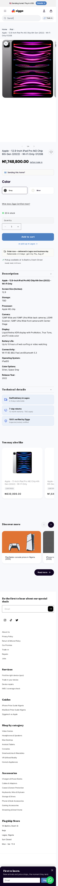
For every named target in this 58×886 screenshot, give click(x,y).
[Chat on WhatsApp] (50, 880)
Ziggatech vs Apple (10, 714)
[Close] (52, 870)
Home (4, 29)
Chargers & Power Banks (12, 779)
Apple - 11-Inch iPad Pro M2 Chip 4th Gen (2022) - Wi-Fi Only (22, 482)
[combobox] (24, 18)
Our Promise (7, 645)
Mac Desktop (7, 740)
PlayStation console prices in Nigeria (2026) (20, 558)
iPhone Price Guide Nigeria (13, 705)
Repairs (5, 654)
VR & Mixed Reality (9, 758)
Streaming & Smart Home (12, 810)
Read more (42, 572)
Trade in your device (10, 680)
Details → (41, 3)
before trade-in (36, 162)
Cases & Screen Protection (13, 788)
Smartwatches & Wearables (13, 753)
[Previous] (44, 525)
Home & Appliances (10, 762)
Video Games (7, 731)
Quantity (8, 220)
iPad (11, 29)
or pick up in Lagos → (27, 244)
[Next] (51, 525)
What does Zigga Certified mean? (16, 204)
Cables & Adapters (9, 783)
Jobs (4, 658)
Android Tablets (8, 744)
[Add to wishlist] (51, 152)
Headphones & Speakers (12, 735)
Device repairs (8, 684)
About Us (6, 632)
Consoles (6, 749)
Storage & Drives (9, 796)
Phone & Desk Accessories (13, 801)
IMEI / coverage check (11, 688)
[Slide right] (34, 146)
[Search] (37, 11)
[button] (5, 11)
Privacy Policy (7, 636)
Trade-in (5, 650)
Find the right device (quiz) (13, 675)
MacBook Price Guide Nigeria (14, 710)
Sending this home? (16, 172)
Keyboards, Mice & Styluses (13, 792)
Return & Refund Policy (11, 641)
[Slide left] (22, 146)
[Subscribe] (50, 609)
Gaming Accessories (10, 805)
